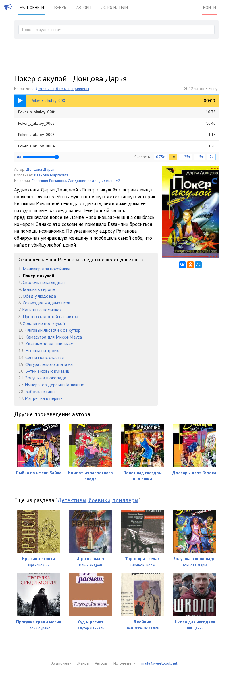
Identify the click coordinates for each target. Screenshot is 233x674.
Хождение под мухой (44, 323)
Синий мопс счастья (44, 357)
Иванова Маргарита (51, 175)
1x (173, 157)
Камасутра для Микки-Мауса (53, 337)
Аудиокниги (32, 7)
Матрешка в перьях (44, 398)
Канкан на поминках (42, 309)
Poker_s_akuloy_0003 (117, 134)
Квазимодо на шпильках (49, 344)
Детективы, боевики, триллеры (62, 88)
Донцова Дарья (40, 169)
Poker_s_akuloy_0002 (117, 123)
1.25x (185, 157)
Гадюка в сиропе (39, 289)
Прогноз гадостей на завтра (50, 316)
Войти (209, 7)
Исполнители (114, 7)
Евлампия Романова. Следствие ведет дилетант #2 (76, 180)
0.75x (160, 157)
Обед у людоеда (39, 296)
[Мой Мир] (198, 264)
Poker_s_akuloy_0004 (117, 146)
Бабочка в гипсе (41, 391)
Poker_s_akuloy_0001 (117, 111)
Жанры (60, 7)
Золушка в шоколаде (45, 378)
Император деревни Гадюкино (54, 384)
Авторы (83, 7)
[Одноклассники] (190, 264)
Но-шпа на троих (42, 350)
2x (211, 157)
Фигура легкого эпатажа (49, 364)
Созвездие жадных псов (46, 303)
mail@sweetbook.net (159, 663)
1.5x (199, 157)
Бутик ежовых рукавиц (47, 371)
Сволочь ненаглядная (44, 282)
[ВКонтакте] (182, 264)
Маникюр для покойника (46, 269)
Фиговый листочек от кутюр (52, 330)
